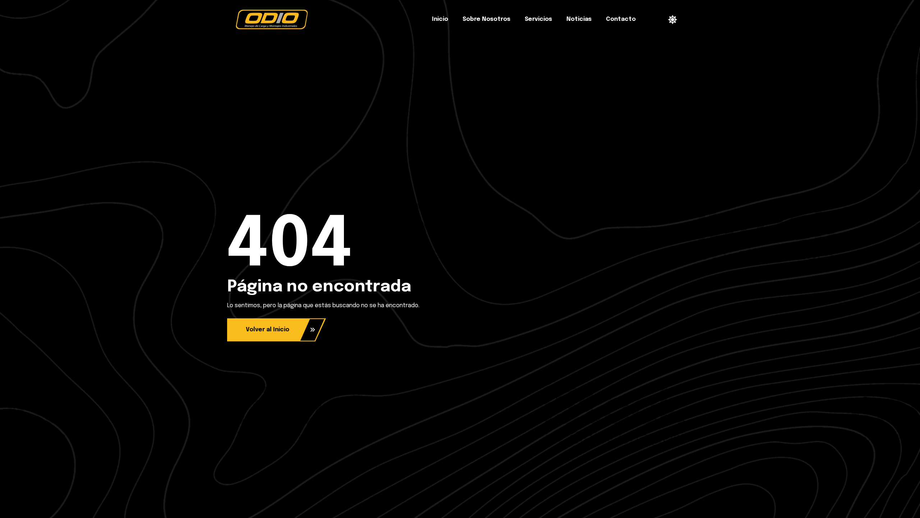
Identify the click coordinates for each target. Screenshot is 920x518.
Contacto (621, 19)
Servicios (538, 19)
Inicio (440, 19)
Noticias (579, 19)
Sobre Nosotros (486, 19)
